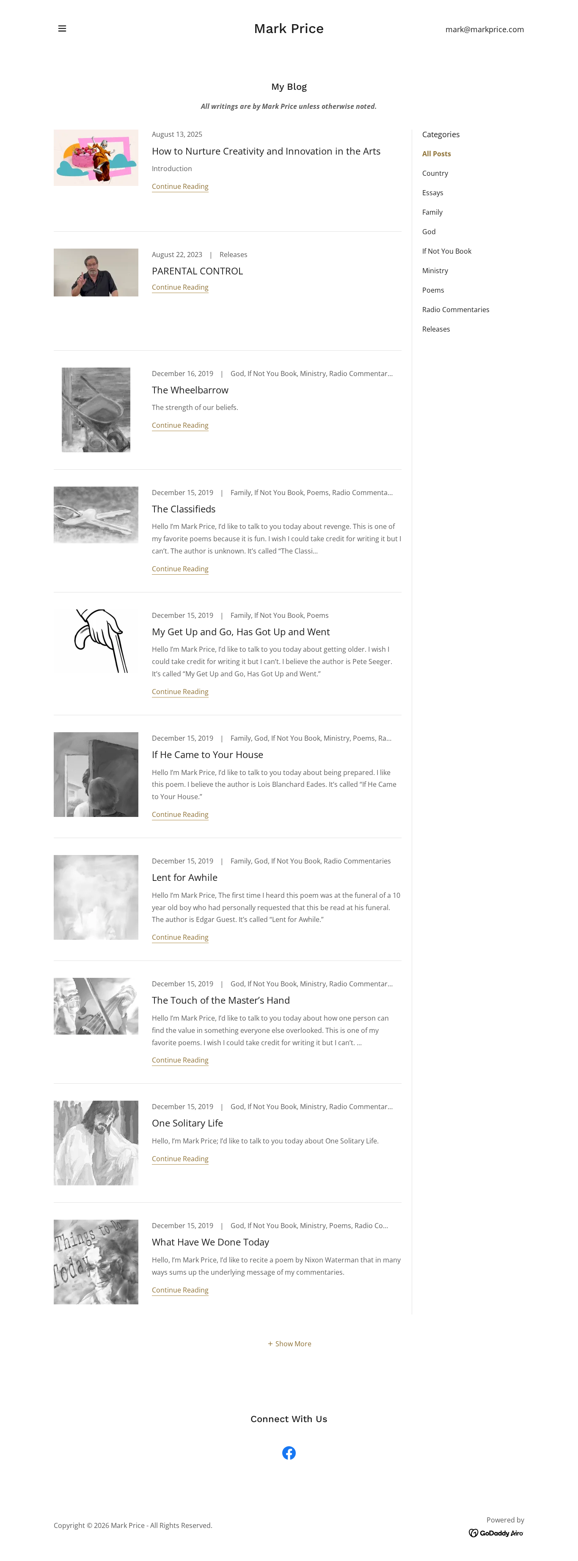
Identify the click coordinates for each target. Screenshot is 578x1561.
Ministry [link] (435, 270)
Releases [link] (436, 329)
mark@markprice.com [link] (485, 29)
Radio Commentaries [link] (456, 309)
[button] (62, 28)
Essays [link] (432, 192)
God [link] (429, 231)
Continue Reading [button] (180, 186)
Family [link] (432, 212)
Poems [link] (433, 290)
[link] (289, 30)
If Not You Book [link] (446, 251)
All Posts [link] (436, 153)
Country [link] (435, 173)
